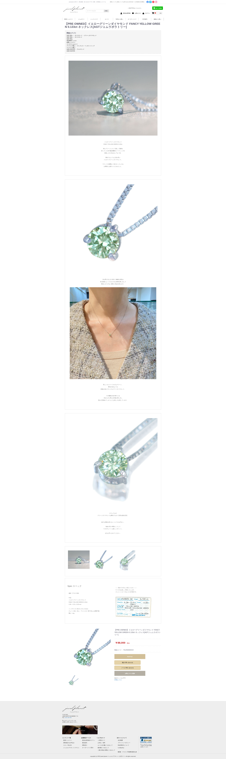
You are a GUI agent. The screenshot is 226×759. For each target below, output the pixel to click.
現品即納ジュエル (72, 40)
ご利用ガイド (101, 740)
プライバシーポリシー (124, 742)
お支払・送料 (101, 742)
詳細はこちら (118, 679)
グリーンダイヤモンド (90, 35)
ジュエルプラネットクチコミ (71, 747)
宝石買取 (142, 1)
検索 (106, 10)
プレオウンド (80, 49)
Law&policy (121, 747)
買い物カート (132, 1)
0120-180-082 (68, 717)
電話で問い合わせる (127, 662)
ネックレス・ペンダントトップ (86, 45)
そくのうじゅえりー (72, 44)
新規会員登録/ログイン (88, 740)
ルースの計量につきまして (105, 745)
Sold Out (130, 656)
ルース (107, 19)
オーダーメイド (132, 19)
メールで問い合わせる (127, 668)
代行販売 (137, 1)
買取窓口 (84, 745)
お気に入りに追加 (130, 673)
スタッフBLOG (67, 745)
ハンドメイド (94, 19)
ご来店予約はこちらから (134, 8)
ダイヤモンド (78, 35)
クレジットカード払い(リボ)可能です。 (126, 592)
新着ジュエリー (68, 19)
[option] (89, 651)
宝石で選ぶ (70, 35)
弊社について (113, 1)
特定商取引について (123, 745)
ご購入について (120, 1)
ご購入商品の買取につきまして (106, 750)
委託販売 (84, 742)
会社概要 (120, 740)
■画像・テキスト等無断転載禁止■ (127, 752)
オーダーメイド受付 (87, 747)
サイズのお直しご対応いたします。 (125, 590)
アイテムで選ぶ (71, 45)
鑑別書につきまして (103, 747)
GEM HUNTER (71, 49)
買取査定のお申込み (68, 742)
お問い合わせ (126, 1)
